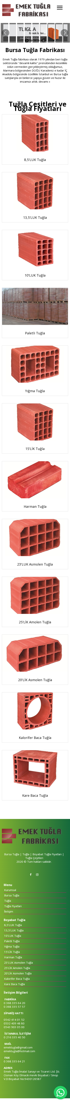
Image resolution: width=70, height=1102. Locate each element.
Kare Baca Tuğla (14, 984)
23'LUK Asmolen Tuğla (18, 962)
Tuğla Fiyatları (13, 906)
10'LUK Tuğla (12, 936)
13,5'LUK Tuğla (14, 930)
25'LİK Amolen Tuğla (17, 968)
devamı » (44, 81)
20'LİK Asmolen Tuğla (18, 973)
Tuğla (7, 900)
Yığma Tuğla (11, 946)
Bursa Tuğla (11, 895)
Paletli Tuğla (12, 941)
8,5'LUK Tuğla (13, 925)
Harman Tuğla (13, 957)
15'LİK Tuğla (12, 952)
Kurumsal (10, 890)
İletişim (8, 911)
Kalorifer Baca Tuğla (17, 978)
